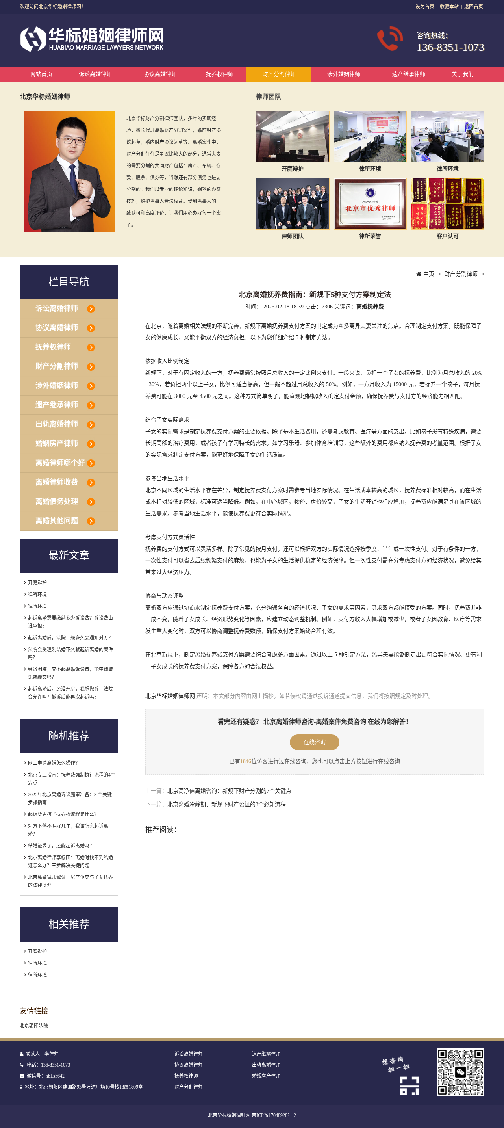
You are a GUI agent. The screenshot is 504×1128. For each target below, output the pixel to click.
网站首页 (41, 74)
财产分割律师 (279, 74)
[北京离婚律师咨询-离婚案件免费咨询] (93, 50)
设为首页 (424, 6)
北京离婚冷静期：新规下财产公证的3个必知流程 (226, 804)
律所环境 (37, 594)
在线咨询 (315, 742)
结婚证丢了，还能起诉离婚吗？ (61, 846)
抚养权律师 (219, 74)
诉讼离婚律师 (95, 74)
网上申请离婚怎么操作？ (54, 763)
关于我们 (463, 74)
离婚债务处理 (56, 501)
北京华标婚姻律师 (45, 96)
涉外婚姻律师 (343, 74)
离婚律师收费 (56, 482)
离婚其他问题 (56, 521)
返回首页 (473, 6)
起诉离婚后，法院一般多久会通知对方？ (70, 638)
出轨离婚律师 (56, 424)
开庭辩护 (37, 582)
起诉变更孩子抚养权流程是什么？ (63, 814)
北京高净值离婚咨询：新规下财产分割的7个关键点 (229, 791)
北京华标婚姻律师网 (170, 696)
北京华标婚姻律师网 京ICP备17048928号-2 (252, 1115)
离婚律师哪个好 (60, 463)
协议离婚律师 (160, 74)
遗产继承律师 (408, 74)
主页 (428, 274)
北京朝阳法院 (34, 1025)
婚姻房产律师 (56, 444)
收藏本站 (449, 6)
